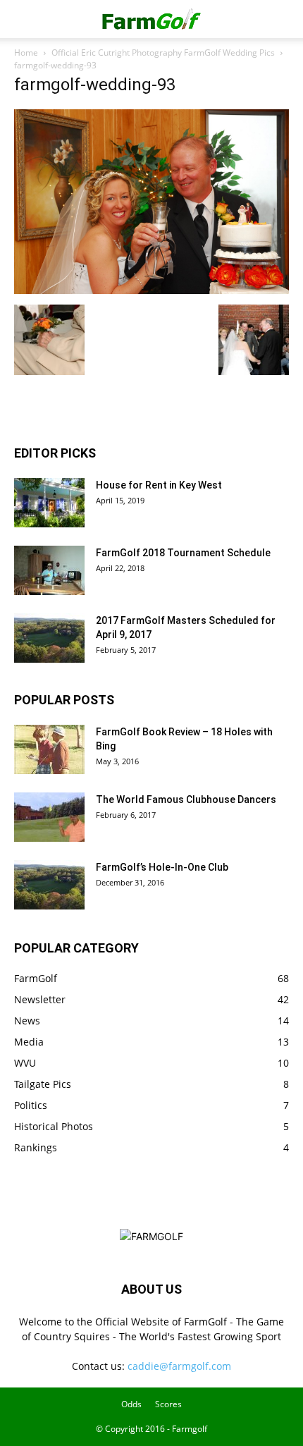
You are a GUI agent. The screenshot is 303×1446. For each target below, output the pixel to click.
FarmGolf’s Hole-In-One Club (162, 867)
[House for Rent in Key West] (49, 502)
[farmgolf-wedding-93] (151, 290)
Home (26, 53)
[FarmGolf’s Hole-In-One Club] (49, 884)
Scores (168, 1404)
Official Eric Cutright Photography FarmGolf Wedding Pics (163, 53)
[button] (24, 19)
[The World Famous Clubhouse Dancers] (49, 817)
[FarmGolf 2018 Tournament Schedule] (49, 570)
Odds (131, 1404)
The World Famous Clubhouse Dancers (186, 799)
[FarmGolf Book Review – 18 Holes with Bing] (49, 749)
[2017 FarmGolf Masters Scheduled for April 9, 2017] (49, 638)
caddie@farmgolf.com (179, 1366)
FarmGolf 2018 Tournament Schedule (183, 552)
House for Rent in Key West (159, 485)
